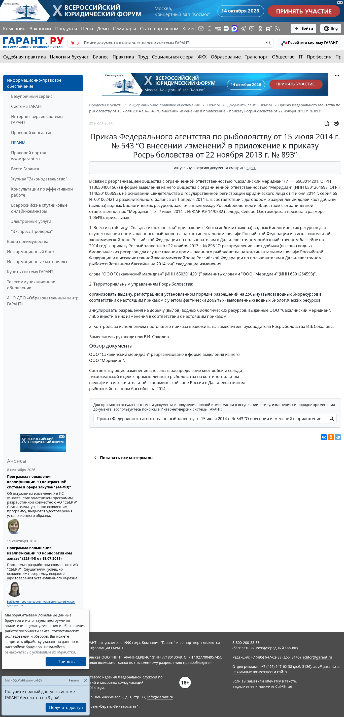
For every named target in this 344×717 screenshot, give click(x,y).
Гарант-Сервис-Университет (111, 706)
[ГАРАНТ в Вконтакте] (218, 28)
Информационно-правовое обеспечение (34, 83)
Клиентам (193, 28)
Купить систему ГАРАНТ (30, 271)
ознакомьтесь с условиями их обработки (40, 652)
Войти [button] (307, 28)
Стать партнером (159, 28)
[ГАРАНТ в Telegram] (243, 28)
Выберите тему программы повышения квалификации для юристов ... (41, 603)
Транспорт (256, 57)
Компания (14, 28)
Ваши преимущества (27, 241)
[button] (309, 43)
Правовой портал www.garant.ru (28, 156)
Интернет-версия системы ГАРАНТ (37, 119)
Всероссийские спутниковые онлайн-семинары (39, 208)
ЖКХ (202, 57)
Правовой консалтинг (32, 132)
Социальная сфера (172, 57)
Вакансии (40, 28)
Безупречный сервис (31, 96)
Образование (226, 57)
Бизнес (101, 57)
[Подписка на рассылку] (201, 28)
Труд (143, 57)
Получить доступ (66, 707)
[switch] (75, 43)
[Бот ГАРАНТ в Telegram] (252, 28)
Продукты (66, 28)
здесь (251, 167)
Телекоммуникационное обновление (31, 285)
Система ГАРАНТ (27, 106)
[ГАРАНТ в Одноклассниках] (260, 28)
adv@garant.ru (326, 666)
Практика (123, 57)
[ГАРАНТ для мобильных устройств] (210, 28)
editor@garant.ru (317, 657)
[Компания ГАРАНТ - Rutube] (269, 28)
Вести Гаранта (25, 169)
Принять (66, 661)
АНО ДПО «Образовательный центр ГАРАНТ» (43, 301)
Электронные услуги (31, 221)
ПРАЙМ (18, 142)
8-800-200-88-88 (246, 642)
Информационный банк (30, 251)
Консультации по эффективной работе (42, 192)
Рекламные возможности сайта (259, 671)
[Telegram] (338, 437)
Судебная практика (24, 57)
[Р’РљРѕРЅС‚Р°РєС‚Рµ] (324, 437)
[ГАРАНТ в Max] (234, 28)
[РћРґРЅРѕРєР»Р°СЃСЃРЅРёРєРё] (331, 437)
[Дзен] (226, 28)
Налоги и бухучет (69, 57)
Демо (103, 28)
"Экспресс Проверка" (32, 231)
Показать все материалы (127, 457)
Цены (87, 28)
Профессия (319, 57)
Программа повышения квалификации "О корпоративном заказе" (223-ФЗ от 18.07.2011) (39, 553)
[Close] (85, 680)
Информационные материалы (37, 261)
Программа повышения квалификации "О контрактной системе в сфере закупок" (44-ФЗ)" (39, 481)
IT (301, 57)
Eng (334, 28)
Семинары (124, 28)
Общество (283, 57)
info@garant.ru (160, 697)
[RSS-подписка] (277, 28)
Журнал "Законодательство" (39, 179)
